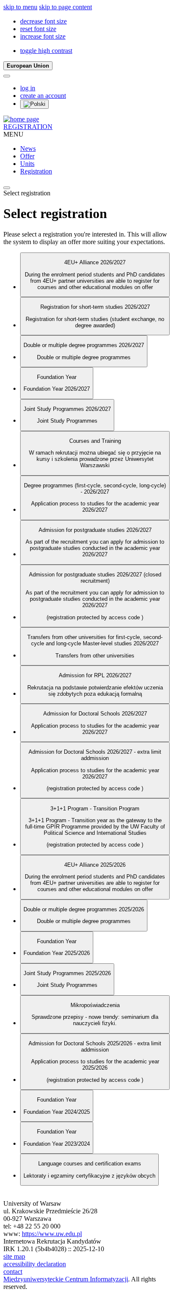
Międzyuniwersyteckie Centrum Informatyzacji (65, 1279)
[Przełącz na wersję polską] (34, 104)
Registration (36, 171)
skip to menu (20, 7)
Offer (27, 156)
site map (14, 1256)
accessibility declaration (34, 1264)
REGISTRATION (27, 126)
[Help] (6, 76)
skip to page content (65, 7)
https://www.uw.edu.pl (52, 1233)
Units (27, 163)
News (28, 148)
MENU (13, 134)
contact (12, 1271)
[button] (43, 21)
